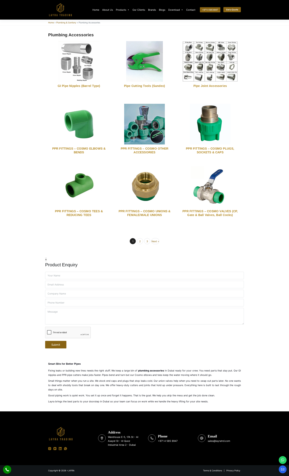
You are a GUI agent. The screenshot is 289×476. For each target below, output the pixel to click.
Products (121, 9)
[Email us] (283, 469)
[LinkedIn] (60, 448)
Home (95, 9)
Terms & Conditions (212, 470)
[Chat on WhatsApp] (283, 460)
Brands (152, 9)
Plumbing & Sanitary (66, 22)
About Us (107, 9)
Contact (190, 9)
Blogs (162, 9)
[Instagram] (49, 448)
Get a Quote (232, 9)
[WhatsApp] (65, 448)
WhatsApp (56, 107)
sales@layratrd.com (219, 440)
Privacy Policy (233, 470)
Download (174, 9)
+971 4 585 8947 (210, 10)
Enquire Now (72, 107)
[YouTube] (54, 448)
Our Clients (138, 9)
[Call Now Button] (7, 469)
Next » (155, 241)
